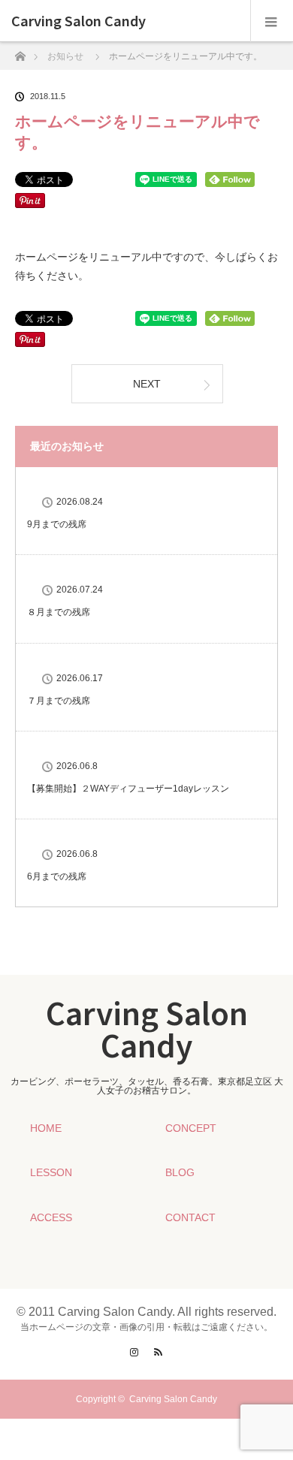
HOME (46, 1128)
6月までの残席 (56, 876)
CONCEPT (190, 1128)
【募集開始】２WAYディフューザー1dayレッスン (128, 788)
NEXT (147, 384)
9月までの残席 (56, 524)
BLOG (180, 1172)
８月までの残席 (58, 612)
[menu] (271, 21)
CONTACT (190, 1217)
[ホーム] (20, 52)
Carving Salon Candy (78, 21)
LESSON (51, 1172)
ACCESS (51, 1217)
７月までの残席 (58, 700)
